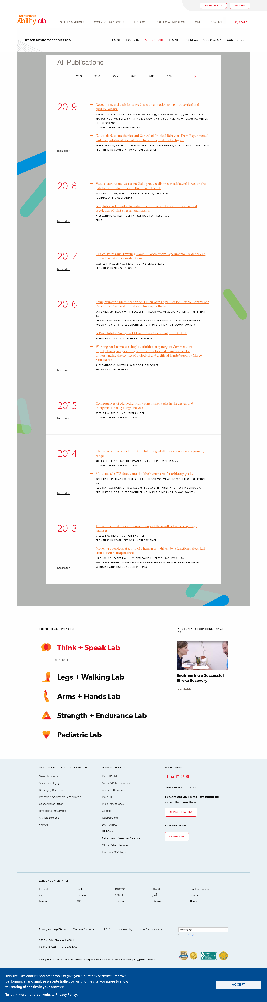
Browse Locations (180, 812)
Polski (80, 889)
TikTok (187, 776)
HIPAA (106, 929)
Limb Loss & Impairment (52, 810)
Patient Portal (213, 6)
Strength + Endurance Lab (102, 716)
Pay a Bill (107, 797)
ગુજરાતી (119, 895)
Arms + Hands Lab (88, 697)
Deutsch (194, 901)
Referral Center (110, 817)
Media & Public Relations (116, 783)
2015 (152, 76)
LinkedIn (177, 776)
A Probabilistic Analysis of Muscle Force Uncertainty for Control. (141, 333)
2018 (97, 76)
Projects (132, 40)
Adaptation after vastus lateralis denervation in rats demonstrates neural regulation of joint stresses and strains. (146, 208)
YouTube (172, 776)
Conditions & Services (109, 22)
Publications (154, 40)
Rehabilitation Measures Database (121, 838)
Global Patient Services (115, 845)
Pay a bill (239, 6)
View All (43, 824)
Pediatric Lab (79, 735)
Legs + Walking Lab (90, 677)
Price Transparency (113, 803)
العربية (42, 895)
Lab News (191, 40)
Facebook (167, 776)
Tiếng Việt (195, 895)
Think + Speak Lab (88, 648)
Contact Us (235, 40)
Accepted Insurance (114, 790)
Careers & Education (171, 22)
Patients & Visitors (72, 22)
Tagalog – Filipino (199, 889)
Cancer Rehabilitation (51, 803)
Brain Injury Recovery (51, 790)
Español (43, 889)
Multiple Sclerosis (49, 817)
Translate (198, 935)
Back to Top (63, 150)
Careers (106, 810)
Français (119, 901)
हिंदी (78, 901)
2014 (170, 76)
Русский (81, 895)
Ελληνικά (157, 901)
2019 (79, 76)
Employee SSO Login (114, 852)
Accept (239, 984)
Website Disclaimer (84, 929)
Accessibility (125, 929)
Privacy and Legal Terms (52, 929)
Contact (217, 22)
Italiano (43, 901)
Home (116, 40)
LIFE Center (108, 831)
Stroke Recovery (48, 776)
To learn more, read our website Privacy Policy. (41, 995)
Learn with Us (109, 824)
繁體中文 (120, 889)
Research (140, 22)
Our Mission (212, 40)
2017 (115, 76)
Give (198, 22)
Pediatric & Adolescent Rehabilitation (60, 797)
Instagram (182, 776)
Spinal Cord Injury (49, 783)
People (174, 40)
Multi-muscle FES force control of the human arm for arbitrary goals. (144, 474)
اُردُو (154, 895)
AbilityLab (32, 20)
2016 (133, 76)
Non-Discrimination (150, 929)
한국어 (156, 889)
